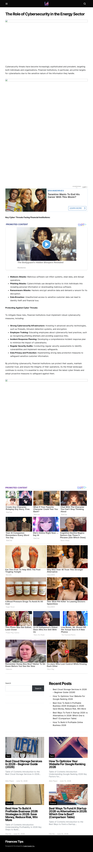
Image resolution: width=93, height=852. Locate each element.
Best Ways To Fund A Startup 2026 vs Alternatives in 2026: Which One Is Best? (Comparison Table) (70, 715)
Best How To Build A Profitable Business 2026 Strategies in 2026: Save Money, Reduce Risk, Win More (69, 706)
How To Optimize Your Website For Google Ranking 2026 (69, 697)
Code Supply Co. (29, 846)
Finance (9, 803)
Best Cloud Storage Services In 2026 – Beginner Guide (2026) (70, 690)
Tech (8, 756)
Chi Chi (8, 834)
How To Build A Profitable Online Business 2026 (68, 723)
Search (8, 683)
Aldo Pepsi (9, 781)
